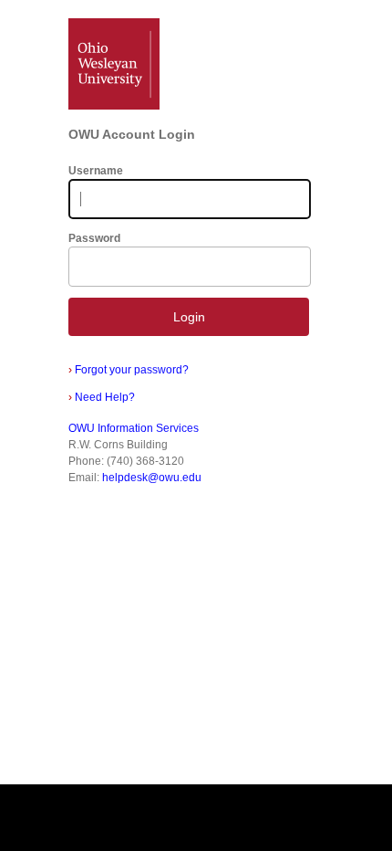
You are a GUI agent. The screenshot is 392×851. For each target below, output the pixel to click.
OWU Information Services (133, 428)
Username (95, 170)
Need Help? (101, 397)
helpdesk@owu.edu (151, 477)
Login (189, 317)
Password (94, 238)
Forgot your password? (128, 369)
